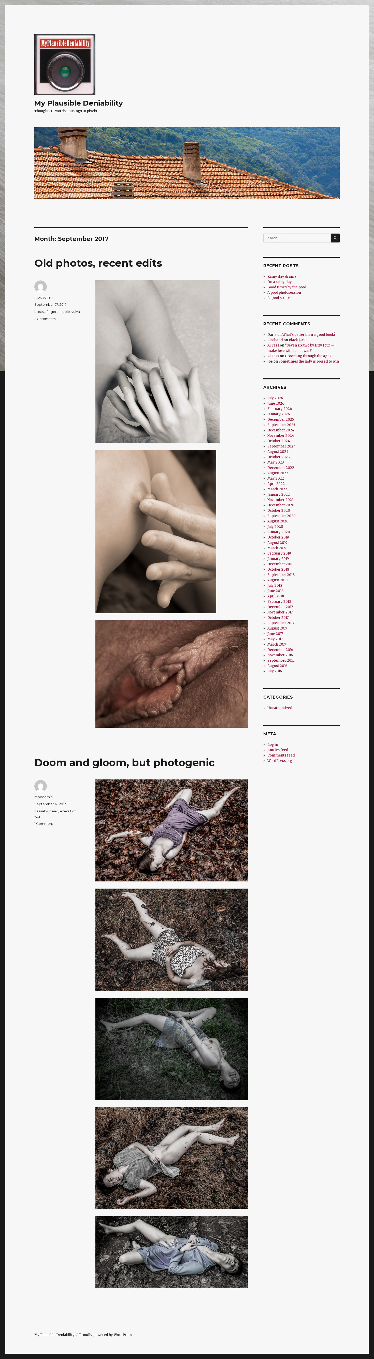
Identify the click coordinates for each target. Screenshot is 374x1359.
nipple (65, 312)
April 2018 (275, 596)
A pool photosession (284, 292)
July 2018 (274, 585)
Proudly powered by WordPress (105, 1335)
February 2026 (279, 409)
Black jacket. (299, 340)
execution (68, 811)
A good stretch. (279, 298)
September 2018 (281, 575)
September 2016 (280, 660)
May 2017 (275, 639)
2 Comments (44, 319)
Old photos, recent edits (98, 263)
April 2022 (276, 484)
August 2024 (278, 452)
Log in (272, 744)
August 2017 (277, 628)
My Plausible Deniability (78, 103)
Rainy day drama (281, 276)
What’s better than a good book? (309, 334)
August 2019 (277, 543)
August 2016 (277, 666)
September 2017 (280, 623)
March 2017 (276, 644)
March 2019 (276, 548)
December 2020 (280, 505)
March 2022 (277, 489)
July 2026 (275, 398)
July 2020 (275, 526)
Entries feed (277, 750)
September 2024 (281, 446)
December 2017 (280, 607)
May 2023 (275, 462)
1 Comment (43, 824)
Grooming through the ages (308, 356)
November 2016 (280, 655)
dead (53, 811)
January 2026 (278, 414)
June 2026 (275, 403)
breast (39, 312)
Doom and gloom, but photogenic (124, 762)
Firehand (275, 340)
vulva (75, 312)
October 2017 (278, 618)
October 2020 (278, 510)
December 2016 (280, 650)
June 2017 (275, 634)
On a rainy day (279, 282)
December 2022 (280, 468)
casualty (41, 811)
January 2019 (278, 559)
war (37, 816)
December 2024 (280, 430)
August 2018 (277, 580)
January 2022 (278, 494)
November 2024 (280, 435)
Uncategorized (279, 708)
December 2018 (280, 564)
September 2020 (281, 516)
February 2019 (279, 553)
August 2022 (277, 473)
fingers (52, 312)
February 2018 (279, 601)
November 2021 (280, 500)
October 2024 (278, 441)
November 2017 (280, 612)
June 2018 (275, 591)
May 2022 (275, 478)
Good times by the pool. (287, 287)
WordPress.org (279, 761)
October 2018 (278, 569)
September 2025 (281, 425)
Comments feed (281, 755)
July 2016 (274, 671)
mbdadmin (43, 297)
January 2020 (278, 532)
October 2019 (278, 537)
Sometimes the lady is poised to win (309, 361)
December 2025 (280, 419)
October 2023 (278, 457)
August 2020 (278, 521)
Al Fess (273, 345)
